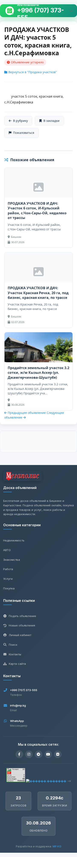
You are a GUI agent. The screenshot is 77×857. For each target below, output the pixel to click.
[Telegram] (38, 754)
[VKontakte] (58, 754)
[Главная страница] (22, 476)
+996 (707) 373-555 (40, 14)
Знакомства (11, 559)
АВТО (7, 550)
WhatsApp (17, 721)
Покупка (9, 588)
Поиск (13, 644)
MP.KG (57, 846)
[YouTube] (48, 754)
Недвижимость (13, 540)
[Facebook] (19, 754)
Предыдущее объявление (27, 413)
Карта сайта (17, 663)
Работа (8, 569)
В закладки (51, 121)
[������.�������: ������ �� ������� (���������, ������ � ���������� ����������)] (46, 781)
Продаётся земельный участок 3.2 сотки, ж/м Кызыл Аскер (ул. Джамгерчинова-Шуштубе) (38, 372)
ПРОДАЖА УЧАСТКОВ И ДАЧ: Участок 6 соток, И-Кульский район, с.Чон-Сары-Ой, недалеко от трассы (37, 210)
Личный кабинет (20, 635)
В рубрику (20, 121)
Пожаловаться (23, 133)
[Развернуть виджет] (71, 10)
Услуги (8, 578)
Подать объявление (22, 616)
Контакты (15, 654)
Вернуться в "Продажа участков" (32, 72)
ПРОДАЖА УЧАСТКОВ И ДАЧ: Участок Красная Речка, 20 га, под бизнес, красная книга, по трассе (38, 293)
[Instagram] (29, 754)
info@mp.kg (18, 705)
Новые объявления (22, 625)
